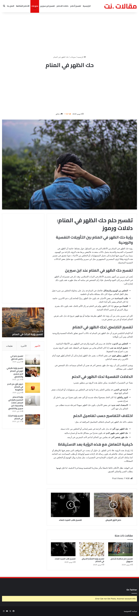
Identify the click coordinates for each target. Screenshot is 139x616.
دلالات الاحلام (62, 6)
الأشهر (37, 346)
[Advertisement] (69, 34)
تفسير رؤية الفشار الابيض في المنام (93, 560)
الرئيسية (87, 6)
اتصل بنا (10, 6)
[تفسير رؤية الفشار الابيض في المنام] (92, 549)
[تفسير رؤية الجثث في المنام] (32, 419)
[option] (23, 322)
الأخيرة (24, 346)
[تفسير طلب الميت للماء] (63, 549)
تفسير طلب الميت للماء (65, 559)
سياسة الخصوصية (130, 611)
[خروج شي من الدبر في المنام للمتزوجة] (32, 388)
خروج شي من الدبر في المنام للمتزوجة (15, 386)
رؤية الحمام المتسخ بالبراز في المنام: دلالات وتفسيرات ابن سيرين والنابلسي (15, 402)
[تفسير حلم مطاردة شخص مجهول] (120, 549)
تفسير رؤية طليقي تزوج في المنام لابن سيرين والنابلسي (15, 372)
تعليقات (9, 346)
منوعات (34, 6)
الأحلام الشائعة (22, 6)
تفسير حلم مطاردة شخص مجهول (121, 560)
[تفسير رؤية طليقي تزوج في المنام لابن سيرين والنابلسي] (32, 372)
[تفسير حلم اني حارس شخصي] (32, 360)
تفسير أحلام (75, 6)
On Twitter (132, 590)
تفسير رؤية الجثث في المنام (15, 417)
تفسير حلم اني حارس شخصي (27, 334)
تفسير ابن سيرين (47, 6)
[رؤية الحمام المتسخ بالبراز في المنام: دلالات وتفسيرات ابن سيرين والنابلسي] (32, 401)
